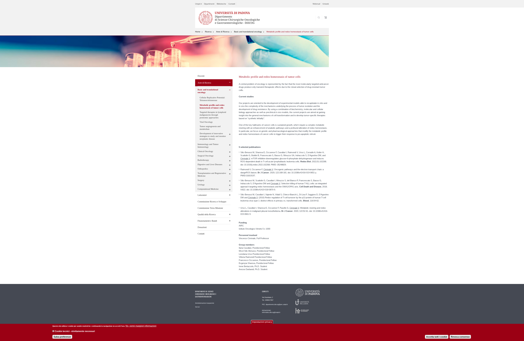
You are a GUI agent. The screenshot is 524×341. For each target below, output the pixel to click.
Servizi (197, 307)
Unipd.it (198, 4)
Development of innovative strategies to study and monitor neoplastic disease (213, 136)
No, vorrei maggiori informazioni (141, 326)
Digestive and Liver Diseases (210, 164)
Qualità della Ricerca (207, 214)
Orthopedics (203, 169)
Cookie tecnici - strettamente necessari (75, 331)
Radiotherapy (203, 160)
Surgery (201, 180)
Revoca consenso (460, 337)
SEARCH (324, 21)
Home (197, 32)
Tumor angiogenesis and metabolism (210, 127)
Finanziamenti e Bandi (207, 221)
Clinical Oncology (205, 151)
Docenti (201, 76)
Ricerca (208, 32)
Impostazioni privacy (262, 322)
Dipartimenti (209, 4)
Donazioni (202, 227)
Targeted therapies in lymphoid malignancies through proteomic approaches (213, 115)
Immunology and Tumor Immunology (208, 145)
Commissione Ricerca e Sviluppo (212, 201)
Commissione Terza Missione (210, 208)
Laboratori (202, 195)
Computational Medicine (208, 189)
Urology (201, 185)
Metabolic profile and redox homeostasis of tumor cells (290, 32)
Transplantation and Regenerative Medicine (212, 174)
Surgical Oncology (206, 156)
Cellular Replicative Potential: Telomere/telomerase (212, 98)
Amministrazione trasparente (204, 303)
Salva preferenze (62, 337)
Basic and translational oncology (248, 32)
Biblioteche (221, 4)
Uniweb (325, 4)
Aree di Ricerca (222, 32)
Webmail (316, 4)
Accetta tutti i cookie (436, 337)
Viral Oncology (206, 122)
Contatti (231, 4)
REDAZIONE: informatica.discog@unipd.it (271, 311)
